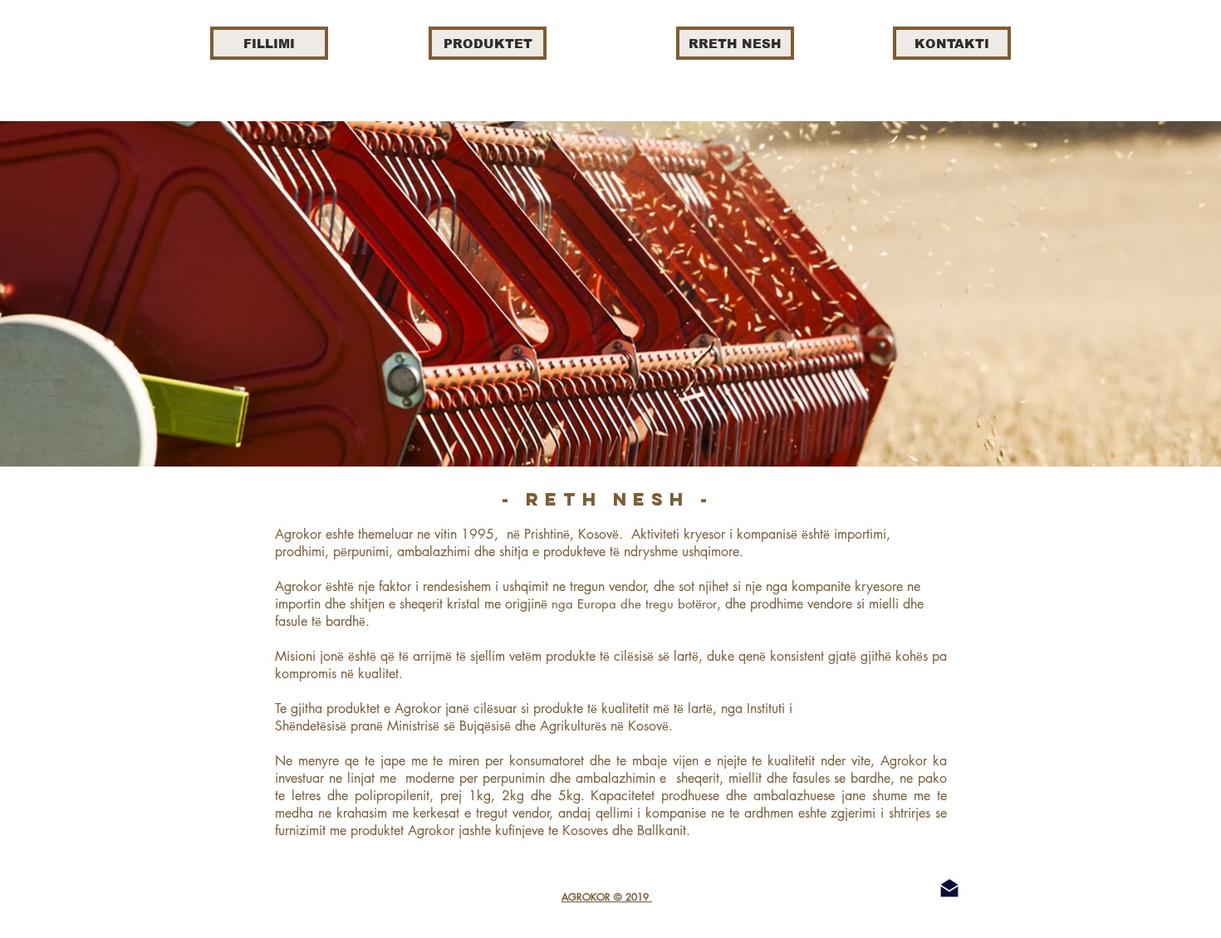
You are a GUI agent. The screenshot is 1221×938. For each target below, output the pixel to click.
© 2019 (633, 897)
